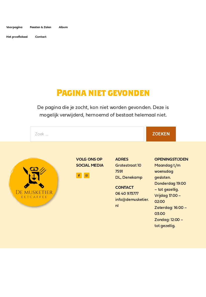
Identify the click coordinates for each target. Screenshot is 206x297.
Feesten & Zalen (40, 27)
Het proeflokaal (17, 37)
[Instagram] (86, 175)
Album (63, 27)
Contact (40, 37)
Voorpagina (14, 27)
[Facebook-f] (79, 175)
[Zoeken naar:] (86, 135)
